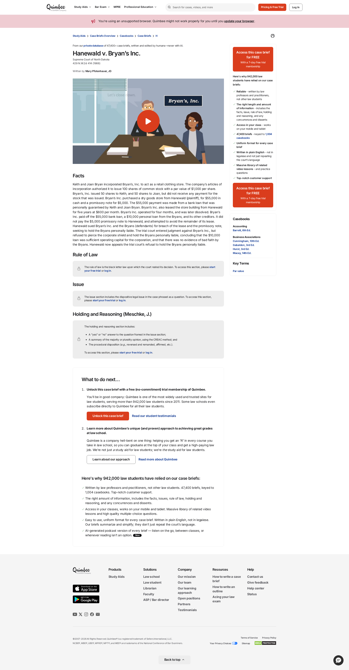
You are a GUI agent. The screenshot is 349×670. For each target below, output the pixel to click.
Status (252, 594)
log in (107, 270)
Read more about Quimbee (158, 459)
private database (93, 45)
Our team (184, 582)
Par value (238, 271)
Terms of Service (249, 637)
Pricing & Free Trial (272, 7)
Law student (152, 582)
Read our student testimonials (154, 416)
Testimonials (187, 610)
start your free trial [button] (104, 300)
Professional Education (138, 6)
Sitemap (246, 643)
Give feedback (257, 582)
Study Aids (81, 6)
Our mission (187, 577)
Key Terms (241, 263)
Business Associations (246, 236)
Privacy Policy (269, 637)
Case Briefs (144, 35)
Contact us (255, 577)
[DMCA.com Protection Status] (265, 643)
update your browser (239, 21)
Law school (151, 577)
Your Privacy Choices (220, 643)
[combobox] (210, 7)
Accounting (240, 226)
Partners (184, 604)
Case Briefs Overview (102, 35)
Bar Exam (101, 6)
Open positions (189, 598)
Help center (255, 588)
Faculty (148, 594)
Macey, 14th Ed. (242, 253)
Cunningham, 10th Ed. (246, 240)
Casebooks (126, 35)
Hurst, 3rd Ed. (241, 248)
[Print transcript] (272, 35)
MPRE (117, 6)
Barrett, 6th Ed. (242, 230)
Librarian (150, 588)
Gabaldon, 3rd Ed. (244, 244)
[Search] (169, 7)
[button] (148, 121)
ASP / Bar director (156, 600)
